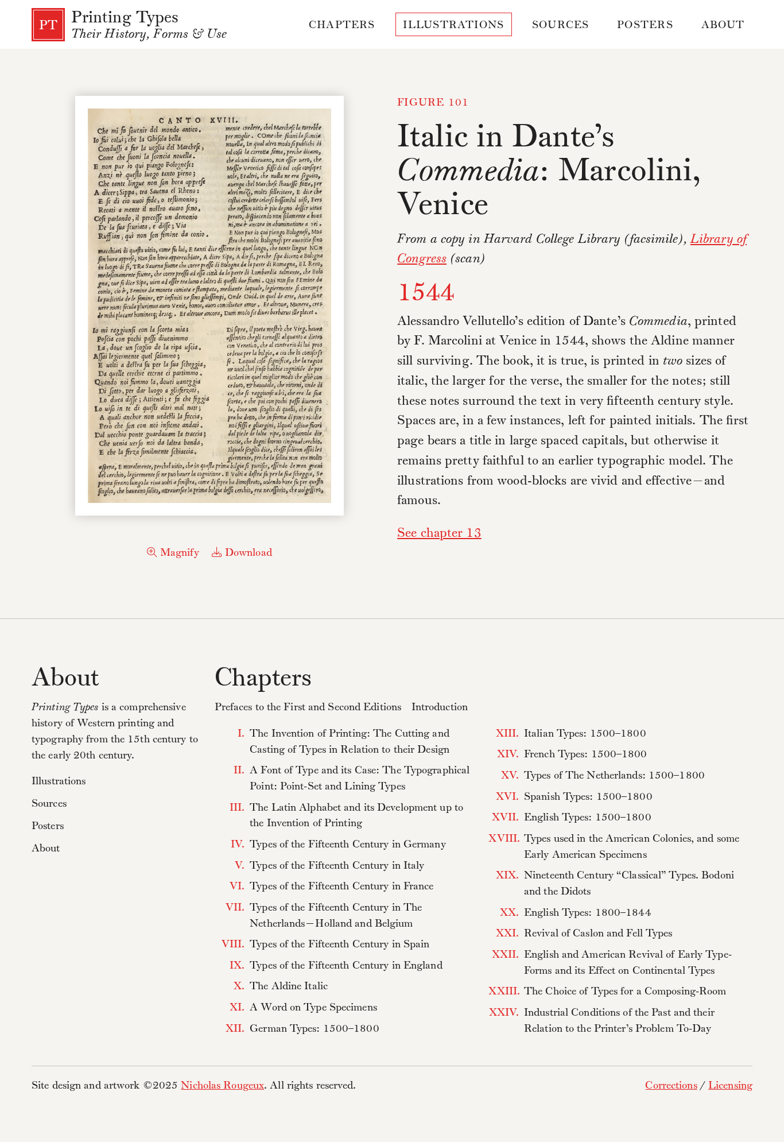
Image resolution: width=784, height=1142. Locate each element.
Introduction (440, 708)
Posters (645, 26)
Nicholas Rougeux (222, 1086)
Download (247, 553)
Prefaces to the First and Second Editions (308, 708)
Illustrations (453, 26)
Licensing (730, 1086)
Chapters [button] (342, 26)
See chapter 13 (439, 534)
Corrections (671, 1086)
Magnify (178, 553)
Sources (560, 26)
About (723, 26)
